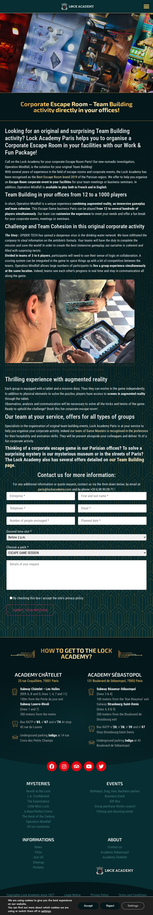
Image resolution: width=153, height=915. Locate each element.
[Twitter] (101, 766)
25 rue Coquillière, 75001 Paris (38, 681)
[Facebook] (52, 766)
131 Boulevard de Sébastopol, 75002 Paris (115, 681)
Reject (110, 906)
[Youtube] (89, 766)
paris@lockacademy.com (54, 489)
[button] (146, 6)
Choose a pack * (17, 547)
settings (46, 911)
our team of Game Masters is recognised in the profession (109, 431)
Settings (133, 906)
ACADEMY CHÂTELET (38, 675)
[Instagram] (64, 766)
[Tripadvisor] (76, 766)
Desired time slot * (18, 531)
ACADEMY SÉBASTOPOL (115, 675)
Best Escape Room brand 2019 (57, 177)
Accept (88, 906)
